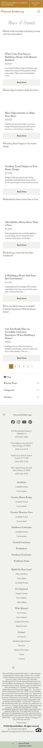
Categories (9, 390)
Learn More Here (35, 4)
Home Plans (21, 578)
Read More (21, 82)
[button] (21, 744)
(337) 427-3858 (21, 437)
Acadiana (21, 482)
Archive (8, 397)
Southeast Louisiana (21, 554)
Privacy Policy (22, 723)
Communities (21, 491)
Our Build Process (21, 583)
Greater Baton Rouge (21, 497)
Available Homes (21, 487)
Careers (22, 659)
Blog (9, 377)
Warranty (21, 645)
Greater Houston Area (22, 512)
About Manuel (21, 617)
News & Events (21, 626)
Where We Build (21, 574)
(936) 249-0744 (21, 461)
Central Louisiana (21, 542)
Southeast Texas (21, 560)
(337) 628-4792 (21, 474)
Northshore (21, 548)
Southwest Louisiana (21, 527)
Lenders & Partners (21, 622)
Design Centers (21, 593)
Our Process (21, 613)
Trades (21, 654)
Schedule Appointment (21, 641)
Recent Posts (10, 383)
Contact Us (21, 637)
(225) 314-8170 (21, 449)
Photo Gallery (21, 598)
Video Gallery (22, 602)
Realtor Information (21, 650)
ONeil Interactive (27, 731)
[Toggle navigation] (38, 11)
